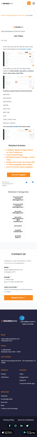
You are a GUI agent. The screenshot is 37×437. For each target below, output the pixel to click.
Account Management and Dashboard (18, 219)
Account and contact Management (18, 205)
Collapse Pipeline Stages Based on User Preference (19, 151)
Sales (21, 374)
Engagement (24, 377)
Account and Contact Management (18, 198)
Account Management (18, 212)
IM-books (4, 402)
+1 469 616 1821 (6, 350)
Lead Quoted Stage (14, 155)
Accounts (18, 226)
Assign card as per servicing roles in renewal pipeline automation (20, 163)
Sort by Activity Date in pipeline (19, 167)
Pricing (3, 374)
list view (4, 40)
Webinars (4, 396)
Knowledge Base (7, 399)
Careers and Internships (9, 409)
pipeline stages (26, 49)
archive (16, 127)
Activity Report (18, 236)
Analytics (23, 380)
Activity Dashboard (18, 231)
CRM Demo (5, 377)
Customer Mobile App (27, 384)
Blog (2, 405)
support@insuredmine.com (10, 339)
